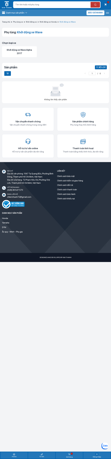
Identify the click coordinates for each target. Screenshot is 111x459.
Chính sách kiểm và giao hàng (70, 180)
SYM (4, 227)
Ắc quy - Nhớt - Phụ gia (12, 232)
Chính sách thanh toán (67, 189)
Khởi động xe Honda (48, 22)
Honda (5, 218)
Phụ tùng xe (18, 22)
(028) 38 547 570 (15, 190)
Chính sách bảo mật (66, 176)
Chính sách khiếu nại (66, 198)
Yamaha (5, 223)
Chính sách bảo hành (66, 194)
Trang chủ (6, 22)
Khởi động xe (31, 22)
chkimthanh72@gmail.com (19, 197)
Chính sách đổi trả (65, 185)
